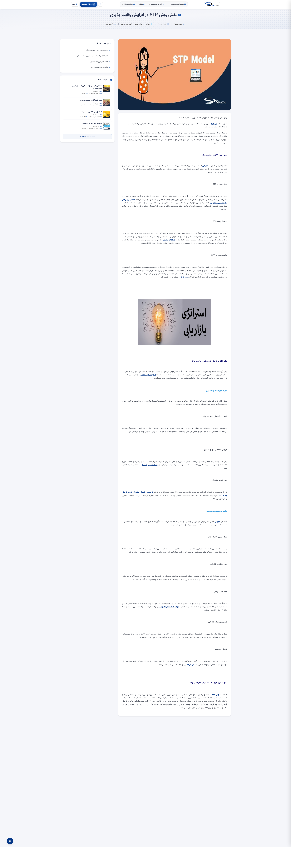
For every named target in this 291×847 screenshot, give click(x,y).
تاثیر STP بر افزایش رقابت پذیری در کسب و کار (92, 56)
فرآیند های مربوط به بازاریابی (99, 67)
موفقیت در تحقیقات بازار (169, 606)
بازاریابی (205, 165)
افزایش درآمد (192, 664)
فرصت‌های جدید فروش (149, 464)
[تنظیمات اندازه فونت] (10, 841)
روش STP (215, 694)
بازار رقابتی (184, 277)
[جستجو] (100, 4)
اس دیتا (214, 123)
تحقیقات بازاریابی (168, 240)
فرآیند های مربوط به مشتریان (99, 61)
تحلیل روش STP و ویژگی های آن (97, 50)
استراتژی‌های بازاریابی (148, 374)
